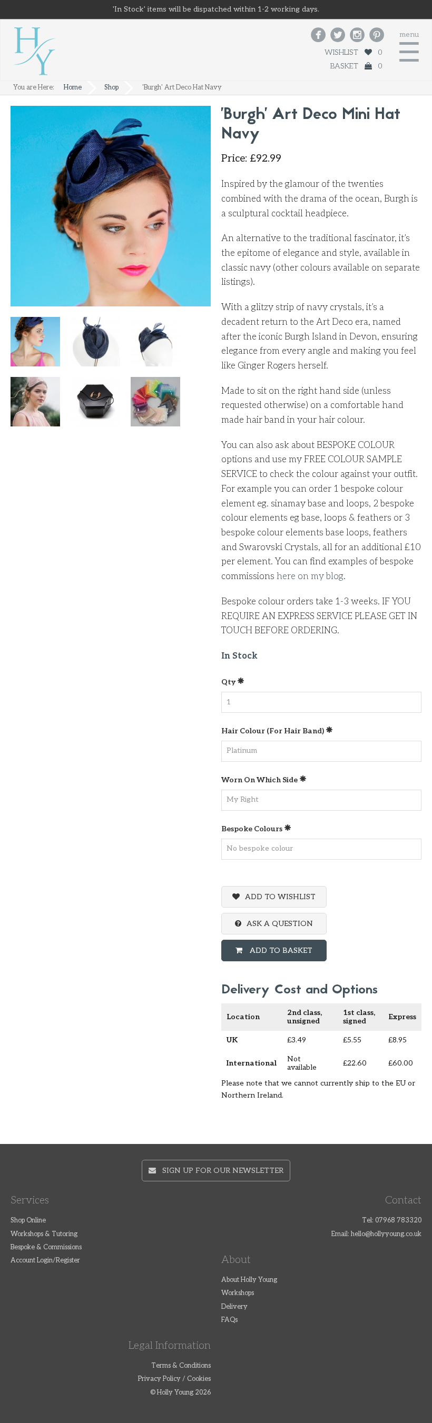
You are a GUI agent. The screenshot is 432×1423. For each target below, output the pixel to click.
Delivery (234, 1307)
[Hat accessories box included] (101, 406)
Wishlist (353, 52)
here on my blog (310, 576)
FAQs (229, 1320)
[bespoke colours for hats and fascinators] (161, 406)
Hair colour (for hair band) (273, 731)
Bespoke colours (252, 828)
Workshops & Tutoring (44, 1234)
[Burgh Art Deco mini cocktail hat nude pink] (41, 406)
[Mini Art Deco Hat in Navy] (41, 346)
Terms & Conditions (181, 1366)
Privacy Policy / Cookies (174, 1379)
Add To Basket (280, 950)
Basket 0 (356, 66)
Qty (229, 682)
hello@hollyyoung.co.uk (386, 1234)
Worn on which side (260, 779)
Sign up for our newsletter (219, 1170)
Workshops (237, 1293)
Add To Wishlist (280, 896)
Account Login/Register (45, 1261)
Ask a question (280, 923)
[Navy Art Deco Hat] (161, 346)
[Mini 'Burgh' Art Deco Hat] (101, 346)
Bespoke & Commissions (46, 1247)
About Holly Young (249, 1280)
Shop (111, 88)
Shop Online (28, 1221)
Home (73, 88)
